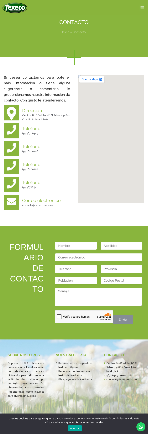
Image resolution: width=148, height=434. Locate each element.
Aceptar (75, 428)
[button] (142, 7)
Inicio (65, 32)
